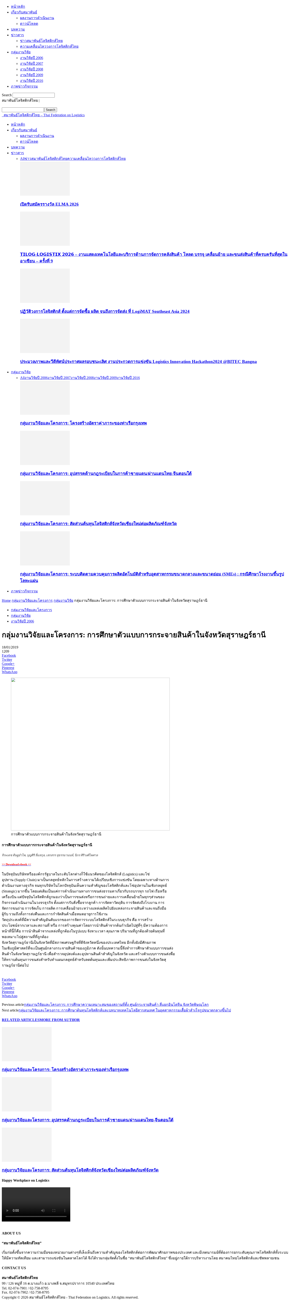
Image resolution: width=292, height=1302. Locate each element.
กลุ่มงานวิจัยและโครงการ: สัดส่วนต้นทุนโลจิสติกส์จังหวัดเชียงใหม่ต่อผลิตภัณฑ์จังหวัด (98, 523)
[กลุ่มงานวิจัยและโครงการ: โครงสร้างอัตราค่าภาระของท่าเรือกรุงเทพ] (45, 413)
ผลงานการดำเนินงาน (37, 18)
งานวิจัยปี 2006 (31, 58)
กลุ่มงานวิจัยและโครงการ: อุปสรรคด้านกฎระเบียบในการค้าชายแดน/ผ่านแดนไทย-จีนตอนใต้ (106, 473)
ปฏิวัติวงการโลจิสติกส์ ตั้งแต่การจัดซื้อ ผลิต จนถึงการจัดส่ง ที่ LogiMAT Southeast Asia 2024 (105, 311)
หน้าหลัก (18, 6)
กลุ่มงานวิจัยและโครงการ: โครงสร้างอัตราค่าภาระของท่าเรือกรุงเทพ (83, 423)
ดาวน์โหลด (29, 24)
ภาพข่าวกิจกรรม (24, 86)
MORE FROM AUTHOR (59, 1020)
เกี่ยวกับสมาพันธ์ (24, 12)
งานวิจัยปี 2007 (31, 63)
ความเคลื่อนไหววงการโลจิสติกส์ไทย (49, 46)
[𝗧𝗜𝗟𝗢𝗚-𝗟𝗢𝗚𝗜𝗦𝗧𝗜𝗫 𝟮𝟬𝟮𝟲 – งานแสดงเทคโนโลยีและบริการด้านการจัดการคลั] (45, 244)
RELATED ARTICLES (20, 1020)
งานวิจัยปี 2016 (31, 81)
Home (6, 600)
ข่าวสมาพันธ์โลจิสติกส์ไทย (41, 41)
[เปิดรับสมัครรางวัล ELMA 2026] (45, 194)
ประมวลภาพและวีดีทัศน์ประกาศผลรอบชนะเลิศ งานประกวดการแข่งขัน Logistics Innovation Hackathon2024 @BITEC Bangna (138, 361)
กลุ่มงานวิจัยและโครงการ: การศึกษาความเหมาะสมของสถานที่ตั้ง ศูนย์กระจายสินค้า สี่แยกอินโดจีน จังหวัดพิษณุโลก (116, 1004)
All (22, 159)
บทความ (18, 29)
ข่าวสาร (17, 35)
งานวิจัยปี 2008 (31, 69)
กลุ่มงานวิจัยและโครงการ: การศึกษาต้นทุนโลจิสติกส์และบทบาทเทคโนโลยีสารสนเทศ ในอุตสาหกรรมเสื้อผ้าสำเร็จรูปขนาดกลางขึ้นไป (124, 1010)
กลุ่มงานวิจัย (21, 52)
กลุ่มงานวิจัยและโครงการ (32, 600)
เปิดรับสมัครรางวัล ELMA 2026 (49, 204)
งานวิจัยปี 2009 (31, 75)
